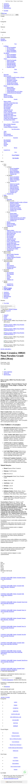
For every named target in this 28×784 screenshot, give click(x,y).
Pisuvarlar (6, 74)
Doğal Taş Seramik (11, 60)
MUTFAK (15, 723)
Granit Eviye (7, 150)
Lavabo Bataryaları (8, 114)
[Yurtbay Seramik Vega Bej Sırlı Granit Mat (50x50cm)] (3, 633)
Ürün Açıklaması (8, 371)
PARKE (15, 705)
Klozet (5, 85)
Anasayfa (6, 315)
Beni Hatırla (5, 309)
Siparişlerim (7, 5)
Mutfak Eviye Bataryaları (10, 115)
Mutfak (15, 147)
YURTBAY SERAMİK (7, 577)
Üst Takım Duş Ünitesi (9, 119)
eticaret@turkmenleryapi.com (11, 778)
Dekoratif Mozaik (11, 64)
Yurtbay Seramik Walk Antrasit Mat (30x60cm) (12, 594)
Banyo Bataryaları (8, 104)
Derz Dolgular (7, 134)
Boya (5, 132)
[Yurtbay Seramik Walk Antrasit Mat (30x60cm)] (3, 592)
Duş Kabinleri (7, 140)
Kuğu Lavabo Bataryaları (10, 112)
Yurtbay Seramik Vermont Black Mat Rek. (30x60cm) (13, 619)
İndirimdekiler (15, 763)
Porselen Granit (10, 67)
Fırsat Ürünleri (15, 155)
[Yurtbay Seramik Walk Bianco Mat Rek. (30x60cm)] (3, 584)
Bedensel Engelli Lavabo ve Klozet (15, 77)
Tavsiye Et (6, 373)
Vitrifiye (16, 72)
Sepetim (15, 769)
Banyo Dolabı (15, 122)
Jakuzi (5, 142)
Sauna (5, 145)
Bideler (5, 94)
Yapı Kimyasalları (16, 129)
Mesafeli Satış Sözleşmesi (15, 744)
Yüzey (5, 58)
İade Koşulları (7, 374)
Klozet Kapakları (11, 88)
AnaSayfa (6, 3)
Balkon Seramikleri (11, 57)
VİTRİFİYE (15, 708)
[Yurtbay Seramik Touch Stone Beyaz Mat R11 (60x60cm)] (3, 667)
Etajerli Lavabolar (11, 78)
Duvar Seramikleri (11, 47)
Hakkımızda (15, 750)
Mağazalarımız (7, 8)
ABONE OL (18, 678)
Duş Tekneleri (7, 141)
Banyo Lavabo (7, 76)
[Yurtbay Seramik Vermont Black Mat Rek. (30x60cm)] (3, 617)
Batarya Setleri (7, 101)
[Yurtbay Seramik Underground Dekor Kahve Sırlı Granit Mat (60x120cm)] (3, 649)
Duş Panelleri (7, 108)
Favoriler (6, 10)
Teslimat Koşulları (15, 735)
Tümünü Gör (13, 174)
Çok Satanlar (15, 158)
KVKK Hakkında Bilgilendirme (15, 747)
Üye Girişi (6, 303)
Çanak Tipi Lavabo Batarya (10, 118)
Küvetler (6, 144)
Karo (15, 43)
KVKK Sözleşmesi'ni (7, 679)
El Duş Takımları (8, 111)
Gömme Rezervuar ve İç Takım (14, 91)
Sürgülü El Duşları (8, 117)
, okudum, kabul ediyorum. (14, 679)
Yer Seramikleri (10, 49)
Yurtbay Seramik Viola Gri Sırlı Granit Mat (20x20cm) (13, 610)
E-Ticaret (10, 781)
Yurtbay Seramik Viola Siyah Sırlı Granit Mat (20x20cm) (14, 602)
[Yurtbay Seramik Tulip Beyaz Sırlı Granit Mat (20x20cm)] (3, 659)
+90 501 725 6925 (5, 697)
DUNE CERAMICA (6, 349)
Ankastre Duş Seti (8, 110)
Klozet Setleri (10, 87)
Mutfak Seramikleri (11, 51)
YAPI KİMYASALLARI (15, 717)
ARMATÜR (15, 711)
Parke (15, 69)
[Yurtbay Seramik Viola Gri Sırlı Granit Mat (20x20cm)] (3, 608)
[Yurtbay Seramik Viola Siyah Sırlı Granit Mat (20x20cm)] (3, 600)
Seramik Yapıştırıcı (8, 135)
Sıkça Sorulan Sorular (15, 766)
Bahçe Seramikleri (11, 56)
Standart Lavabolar (11, 81)
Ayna (15, 152)
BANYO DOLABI (15, 714)
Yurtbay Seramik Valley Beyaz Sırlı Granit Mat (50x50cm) (12, 643)
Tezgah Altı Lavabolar (12, 83)
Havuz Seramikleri (11, 54)
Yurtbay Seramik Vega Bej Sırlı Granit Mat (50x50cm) (13, 635)
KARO (5, 316)
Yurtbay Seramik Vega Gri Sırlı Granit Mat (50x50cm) (13, 627)
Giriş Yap (3, 310)
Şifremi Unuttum (13, 309)
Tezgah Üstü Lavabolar (12, 84)
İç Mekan (6, 46)
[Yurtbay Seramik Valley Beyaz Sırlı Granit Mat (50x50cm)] (3, 641)
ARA (17, 14)
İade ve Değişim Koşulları (15, 738)
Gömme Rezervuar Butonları (14, 92)
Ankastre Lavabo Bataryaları (11, 103)
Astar (5, 131)
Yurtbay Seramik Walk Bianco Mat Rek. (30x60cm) (12, 586)
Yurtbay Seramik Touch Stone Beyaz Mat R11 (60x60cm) (12, 669)
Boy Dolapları (7, 125)
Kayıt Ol (8, 310)
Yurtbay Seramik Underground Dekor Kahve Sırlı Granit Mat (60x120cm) (11, 652)
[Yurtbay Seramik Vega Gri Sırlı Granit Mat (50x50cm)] (3, 625)
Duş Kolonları (7, 107)
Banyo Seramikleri (11, 50)
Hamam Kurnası (8, 95)
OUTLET (15, 726)
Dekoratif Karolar (11, 63)
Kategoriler (6, 6)
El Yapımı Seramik (11, 65)
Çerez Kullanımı (15, 741)
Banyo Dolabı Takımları (10, 124)
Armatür (16, 99)
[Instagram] (7, 686)
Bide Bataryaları (8, 105)
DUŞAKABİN (15, 720)
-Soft (7, 781)
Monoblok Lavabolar (12, 80)
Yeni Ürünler (15, 760)
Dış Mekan (6, 53)
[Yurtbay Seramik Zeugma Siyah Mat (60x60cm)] (3, 576)
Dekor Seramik (10, 61)
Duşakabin (15, 137)
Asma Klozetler (11, 90)
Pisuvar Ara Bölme (8, 97)
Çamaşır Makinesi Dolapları (11, 127)
